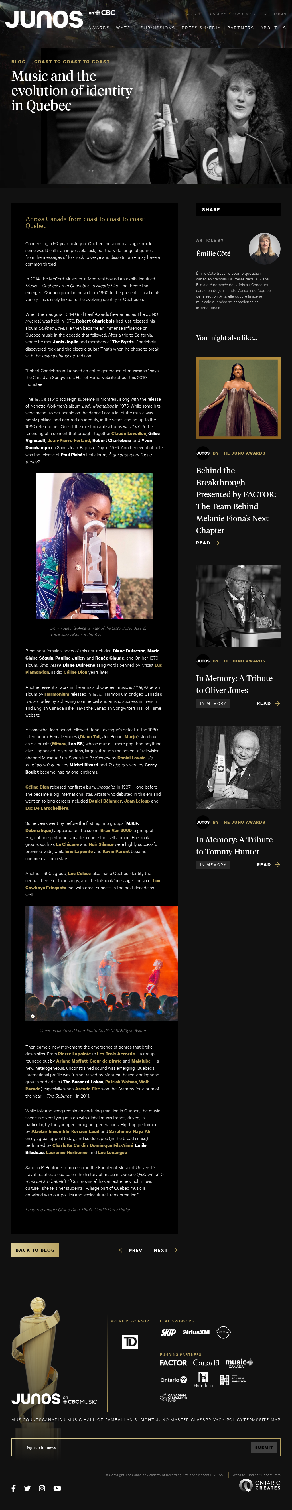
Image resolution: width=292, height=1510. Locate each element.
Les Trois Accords (116, 1054)
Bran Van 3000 (116, 830)
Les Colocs (79, 873)
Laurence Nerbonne (67, 1152)
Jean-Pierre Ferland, (69, 440)
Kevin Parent (116, 851)
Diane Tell (90, 736)
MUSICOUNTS (26, 1419)
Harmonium (56, 694)
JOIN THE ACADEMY (206, 13)
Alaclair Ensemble (50, 1131)
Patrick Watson (121, 1081)
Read (203, 543)
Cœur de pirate (106, 1061)
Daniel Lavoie (131, 757)
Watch (125, 27)
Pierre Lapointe (74, 1054)
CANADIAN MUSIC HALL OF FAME (80, 1419)
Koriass (79, 1131)
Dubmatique (38, 830)
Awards (99, 27)
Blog (18, 61)
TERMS (251, 1419)
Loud (94, 1131)
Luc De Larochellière (46, 808)
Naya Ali (141, 1131)
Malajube (141, 1061)
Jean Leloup (137, 801)
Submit (264, 1447)
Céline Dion (75, 672)
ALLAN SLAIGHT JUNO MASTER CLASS (161, 1419)
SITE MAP (270, 1419)
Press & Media (201, 27)
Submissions (158, 27)
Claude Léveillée (128, 433)
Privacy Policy (224, 1419)
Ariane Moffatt (72, 1061)
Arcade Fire (87, 1089)
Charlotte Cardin (70, 1145)
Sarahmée (120, 1131)
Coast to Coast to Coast (72, 61)
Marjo (131, 736)
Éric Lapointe (79, 851)
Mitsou (59, 743)
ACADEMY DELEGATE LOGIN (259, 13)
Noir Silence (101, 844)
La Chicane (67, 844)
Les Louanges (112, 1152)
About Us (273, 27)
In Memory (213, 703)
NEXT (161, 1250)
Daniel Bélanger (105, 801)
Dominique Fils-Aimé (111, 1145)
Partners (240, 27)
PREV (136, 1250)
